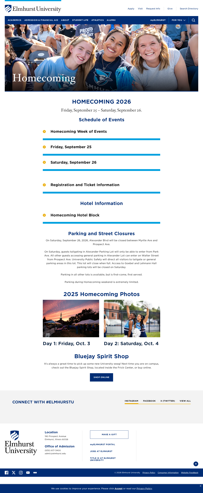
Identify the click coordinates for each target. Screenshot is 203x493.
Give (170, 8)
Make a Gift (109, 434)
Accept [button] (118, 488)
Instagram (131, 401)
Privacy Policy (149, 472)
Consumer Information (168, 472)
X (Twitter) (167, 401)
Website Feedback (189, 472)
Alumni (111, 20)
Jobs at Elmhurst (101, 451)
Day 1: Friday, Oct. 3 (66, 343)
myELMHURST (158, 20)
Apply (131, 8)
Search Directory (189, 8)
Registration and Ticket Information (85, 185)
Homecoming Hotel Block (75, 215)
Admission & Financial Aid (41, 20)
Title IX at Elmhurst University (103, 459)
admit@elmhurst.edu (55, 453)
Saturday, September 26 (74, 162)
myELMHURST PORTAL (102, 444)
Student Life (80, 20)
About (65, 20)
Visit (140, 8)
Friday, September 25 (71, 147)
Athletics (97, 20)
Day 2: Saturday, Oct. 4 (131, 343)
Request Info (153, 8)
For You (177, 20)
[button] (201, 486)
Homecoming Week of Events (79, 131)
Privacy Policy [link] (144, 488)
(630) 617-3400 (53, 450)
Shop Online (101, 377)
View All (185, 401)
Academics (14, 20)
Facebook (149, 401)
